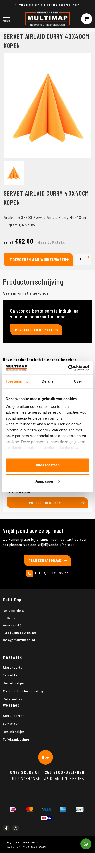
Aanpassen (44, 481)
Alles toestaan (48, 465)
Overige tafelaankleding (23, 691)
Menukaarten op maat (34, 330)
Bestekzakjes (14, 683)
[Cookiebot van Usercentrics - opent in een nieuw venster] (68, 368)
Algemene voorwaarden (24, 842)
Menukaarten (14, 667)
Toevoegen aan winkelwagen (38, 259)
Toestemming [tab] (17, 381)
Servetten (11, 675)
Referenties (12, 699)
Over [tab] (78, 381)
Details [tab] (48, 381)
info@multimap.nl (19, 640)
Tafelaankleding (16, 740)
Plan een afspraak (45, 560)
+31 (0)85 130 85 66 (51, 573)
